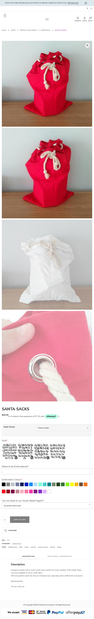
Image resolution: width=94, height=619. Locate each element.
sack (26, 547)
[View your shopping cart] (90, 18)
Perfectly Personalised (45, 605)
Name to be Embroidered (15, 466)
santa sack (43, 547)
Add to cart (20, 519)
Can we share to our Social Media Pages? (23, 500)
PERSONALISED (73, 3)
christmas (12, 547)
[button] (87, 45)
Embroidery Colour (12, 479)
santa (33, 547)
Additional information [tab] (59, 556)
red (20, 547)
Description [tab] (28, 556)
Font (4, 440)
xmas (59, 547)
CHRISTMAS (16, 544)
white (52, 547)
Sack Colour (9, 427)
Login (84, 21)
